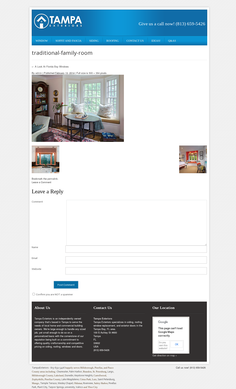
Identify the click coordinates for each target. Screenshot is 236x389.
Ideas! (155, 40)
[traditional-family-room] (78, 108)
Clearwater (62, 371)
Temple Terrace (48, 383)
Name (35, 247)
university (70, 387)
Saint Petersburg (106, 379)
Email (34, 258)
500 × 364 (94, 73)
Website (36, 269)
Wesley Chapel (65, 383)
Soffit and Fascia (68, 40)
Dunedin (69, 375)
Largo (110, 371)
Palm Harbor (75, 371)
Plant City (42, 387)
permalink (52, 178)
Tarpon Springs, (56, 387)
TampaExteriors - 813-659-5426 (48, 367)
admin (38, 73)
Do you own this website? (163, 345)
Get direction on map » (164, 355)
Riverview (88, 383)
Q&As (172, 40)
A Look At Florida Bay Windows (50, 66)
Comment (37, 201)
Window (42, 40)
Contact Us (135, 40)
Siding (94, 40)
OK (176, 344)
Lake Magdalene (70, 379)
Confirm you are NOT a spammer (54, 294)
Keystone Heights (83, 375)
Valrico (79, 387)
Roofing (112, 40)
